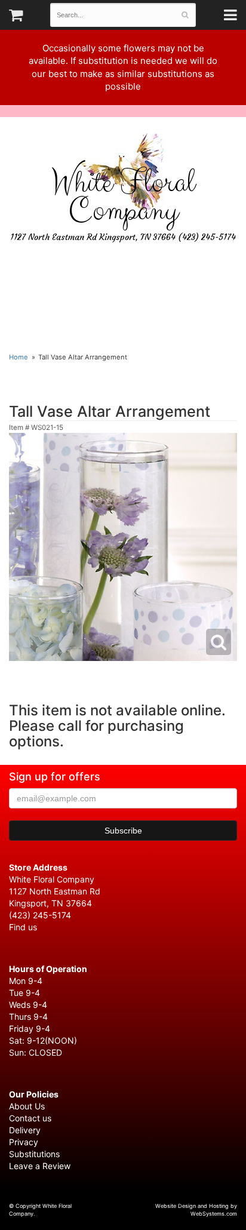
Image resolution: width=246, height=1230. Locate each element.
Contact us (30, 1118)
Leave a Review (39, 1166)
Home (18, 357)
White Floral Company (123, 197)
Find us (23, 927)
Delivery (25, 1130)
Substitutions (34, 1154)
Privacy (23, 1142)
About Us (27, 1106)
